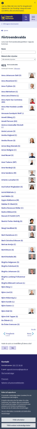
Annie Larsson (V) (8, 131)
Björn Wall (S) (6, 311)
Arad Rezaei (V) (7, 155)
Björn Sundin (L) (7, 301)
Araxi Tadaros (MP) (9, 162)
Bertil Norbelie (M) (8, 256)
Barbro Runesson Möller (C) (12, 208)
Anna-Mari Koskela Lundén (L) (12, 107)
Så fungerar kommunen (10, 24)
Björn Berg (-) (6, 287)
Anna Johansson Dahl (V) (11, 75)
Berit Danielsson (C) (9, 235)
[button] (35, 2)
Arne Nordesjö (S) (8, 167)
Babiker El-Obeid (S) (9, 204)
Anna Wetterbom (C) (9, 91)
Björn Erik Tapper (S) (9, 316)
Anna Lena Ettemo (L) (10, 95)
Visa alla (33, 329)
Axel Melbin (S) (7, 196)
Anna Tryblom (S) (8, 86)
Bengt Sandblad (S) (9, 228)
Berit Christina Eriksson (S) (12, 240)
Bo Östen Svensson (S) (10, 324)
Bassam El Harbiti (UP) (10, 216)
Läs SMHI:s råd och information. (12, 10)
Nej (13, 348)
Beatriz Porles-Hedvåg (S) (11, 221)
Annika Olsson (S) (8, 140)
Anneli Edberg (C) (8, 117)
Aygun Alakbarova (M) (10, 200)
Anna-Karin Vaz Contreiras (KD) (11, 101)
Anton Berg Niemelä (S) (10, 146)
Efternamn (17, 68)
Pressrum (4, 379)
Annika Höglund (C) (9, 135)
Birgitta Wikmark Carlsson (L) (13, 283)
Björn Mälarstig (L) (8, 298)
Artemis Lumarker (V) (10, 180)
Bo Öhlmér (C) (7, 320)
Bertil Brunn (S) (7, 250)
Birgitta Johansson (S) (10, 271)
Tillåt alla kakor (18, 420)
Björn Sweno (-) (7, 305)
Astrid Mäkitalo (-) (8, 192)
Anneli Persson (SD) (9, 121)
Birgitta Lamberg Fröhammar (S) (13, 277)
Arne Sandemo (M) (8, 173)
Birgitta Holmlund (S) (10, 266)
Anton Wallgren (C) (9, 150)
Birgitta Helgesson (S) (10, 262)
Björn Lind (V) (6, 292)
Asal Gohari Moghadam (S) (12, 186)
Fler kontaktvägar (7, 373)
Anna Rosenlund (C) (9, 81)
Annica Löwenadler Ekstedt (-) (12, 126)
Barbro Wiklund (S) (8, 212)
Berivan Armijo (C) (8, 244)
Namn (3, 49)
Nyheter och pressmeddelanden (12, 383)
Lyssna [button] (6, 30)
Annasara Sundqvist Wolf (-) (12, 113)
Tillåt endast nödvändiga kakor (18, 425)
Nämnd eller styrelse (9, 56)
